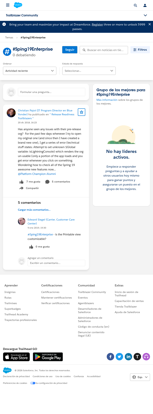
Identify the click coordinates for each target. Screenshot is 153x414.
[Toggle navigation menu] (145, 15)
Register (97, 24)
